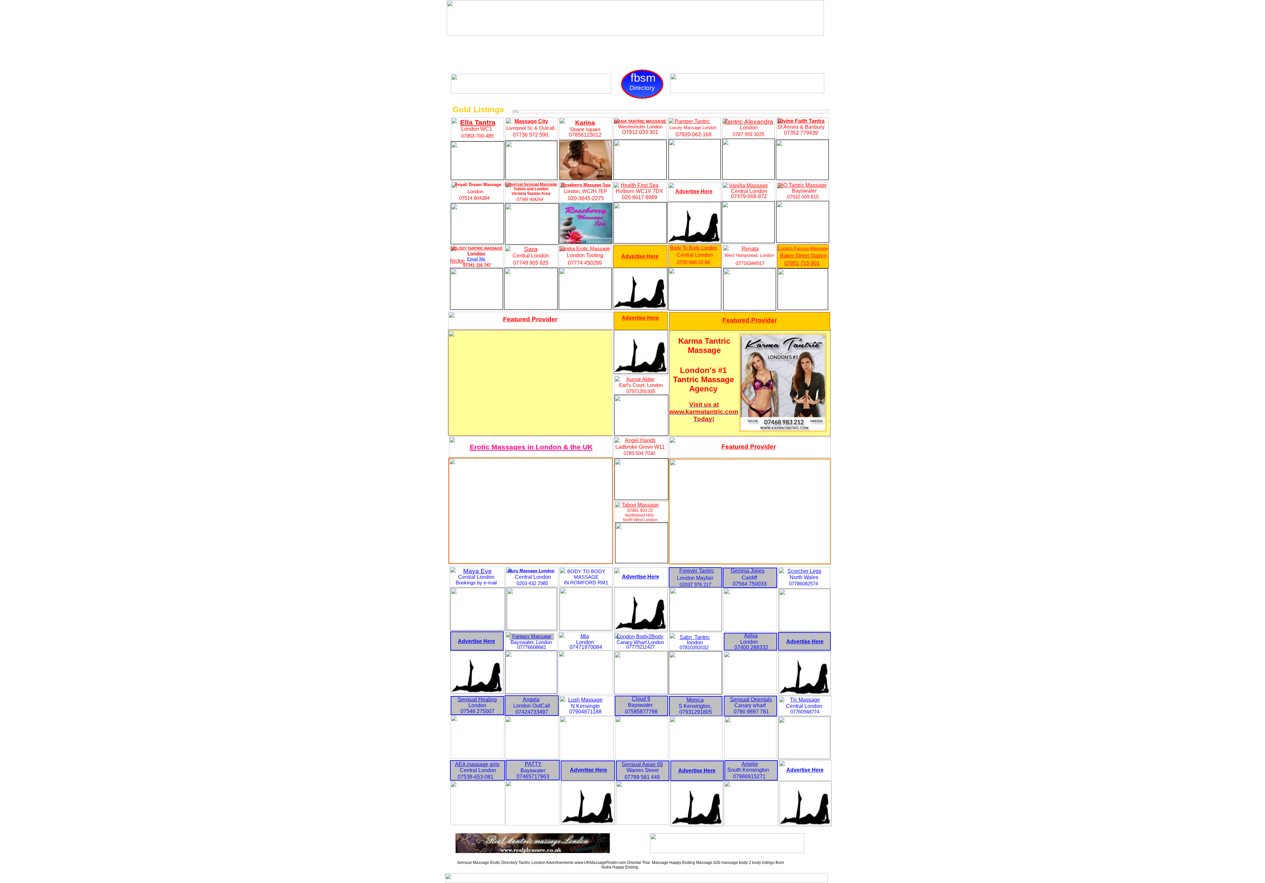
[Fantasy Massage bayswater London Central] (531, 692)
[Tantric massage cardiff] (750, 629)
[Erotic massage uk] (751, 824)
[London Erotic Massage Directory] (477, 823)
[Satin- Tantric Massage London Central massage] (695, 692)
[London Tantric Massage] (587, 758)
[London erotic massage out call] (532, 757)
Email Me (476, 258)
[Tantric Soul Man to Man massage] (727, 851)
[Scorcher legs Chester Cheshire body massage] (804, 629)
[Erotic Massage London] (641, 758)
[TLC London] (804, 757)
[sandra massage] (585, 307)
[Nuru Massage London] (532, 628)
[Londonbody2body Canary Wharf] (641, 692)
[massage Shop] (640, 241)
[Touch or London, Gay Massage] (531, 91)
